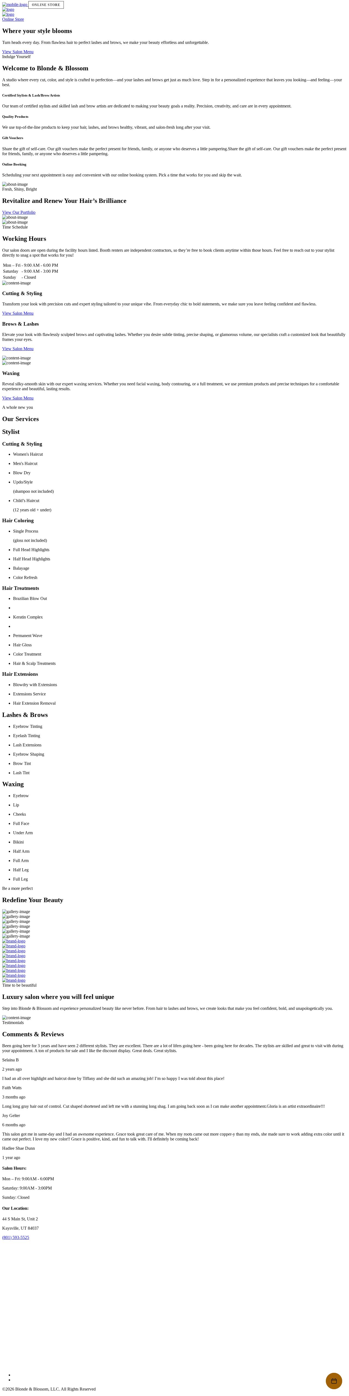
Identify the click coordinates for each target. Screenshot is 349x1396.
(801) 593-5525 (15, 1237)
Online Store (46, 5)
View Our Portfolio (18, 212)
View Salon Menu (18, 51)
